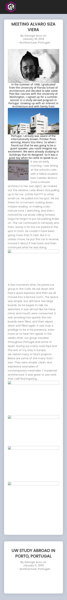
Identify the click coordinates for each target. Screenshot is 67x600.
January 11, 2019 (33, 565)
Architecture (28, 42)
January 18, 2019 (33, 39)
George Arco (33, 36)
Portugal (44, 42)
